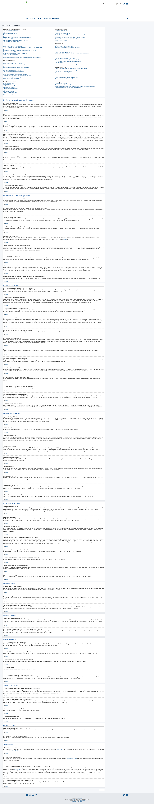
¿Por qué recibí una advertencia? (10, 73)
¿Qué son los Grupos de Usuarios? (62, 33)
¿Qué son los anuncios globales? (10, 88)
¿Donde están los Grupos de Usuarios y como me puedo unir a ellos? (70, 34)
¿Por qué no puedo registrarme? (10, 33)
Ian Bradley (80, 798)
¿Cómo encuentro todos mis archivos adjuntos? (65, 78)
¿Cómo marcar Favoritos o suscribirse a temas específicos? (67, 70)
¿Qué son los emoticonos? (9, 85)
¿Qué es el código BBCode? (9, 83)
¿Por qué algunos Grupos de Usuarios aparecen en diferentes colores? (70, 37)
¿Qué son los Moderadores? (61, 32)
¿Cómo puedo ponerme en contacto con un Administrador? (68, 87)
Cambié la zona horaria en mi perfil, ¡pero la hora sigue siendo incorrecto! (19, 50)
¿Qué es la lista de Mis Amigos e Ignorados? (64, 52)
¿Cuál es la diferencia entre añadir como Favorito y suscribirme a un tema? (71, 68)
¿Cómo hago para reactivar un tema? (11, 78)
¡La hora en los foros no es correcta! (11, 49)
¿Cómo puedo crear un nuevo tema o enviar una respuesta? (16, 62)
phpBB (65, 239)
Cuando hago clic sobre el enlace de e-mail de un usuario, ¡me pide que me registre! (22, 57)
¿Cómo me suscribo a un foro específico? (63, 71)
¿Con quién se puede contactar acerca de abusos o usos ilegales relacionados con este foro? (75, 86)
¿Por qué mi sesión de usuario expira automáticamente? (15, 40)
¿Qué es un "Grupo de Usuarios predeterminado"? (66, 38)
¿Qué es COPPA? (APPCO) (9, 32)
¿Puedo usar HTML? (7, 84)
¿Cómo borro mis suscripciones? (62, 72)
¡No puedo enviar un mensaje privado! (63, 45)
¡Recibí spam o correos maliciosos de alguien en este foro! (67, 47)
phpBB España (82, 800)
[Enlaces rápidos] (128, 18)
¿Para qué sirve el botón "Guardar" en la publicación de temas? (17, 75)
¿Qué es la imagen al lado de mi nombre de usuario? (15, 53)
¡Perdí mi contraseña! (8, 38)
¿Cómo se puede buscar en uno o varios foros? (65, 58)
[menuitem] (124, 4)
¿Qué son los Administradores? (61, 30)
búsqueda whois (18, 769)
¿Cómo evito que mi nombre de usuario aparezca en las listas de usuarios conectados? (22, 47)
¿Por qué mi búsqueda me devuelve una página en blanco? (68, 61)
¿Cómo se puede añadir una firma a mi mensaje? (14, 64)
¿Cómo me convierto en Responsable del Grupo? (65, 36)
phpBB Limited (60, 749)
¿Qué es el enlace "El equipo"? (61, 40)
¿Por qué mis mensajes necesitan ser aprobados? (14, 77)
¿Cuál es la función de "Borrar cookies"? (12, 41)
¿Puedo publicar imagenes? (9, 87)
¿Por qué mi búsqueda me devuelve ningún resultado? (67, 59)
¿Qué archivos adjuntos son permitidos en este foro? (66, 77)
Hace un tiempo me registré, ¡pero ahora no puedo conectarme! (17, 37)
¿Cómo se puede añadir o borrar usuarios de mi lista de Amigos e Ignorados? (72, 53)
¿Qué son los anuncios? (8, 90)
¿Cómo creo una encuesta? (9, 66)
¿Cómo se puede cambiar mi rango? (11, 56)
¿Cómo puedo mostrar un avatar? (10, 54)
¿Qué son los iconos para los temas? (11, 94)
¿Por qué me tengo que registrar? (10, 30)
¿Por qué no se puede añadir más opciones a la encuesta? (16, 67)
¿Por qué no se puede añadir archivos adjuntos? (13, 71)
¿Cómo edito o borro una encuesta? (11, 68)
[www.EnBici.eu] (32, 8)
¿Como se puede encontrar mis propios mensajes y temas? (67, 64)
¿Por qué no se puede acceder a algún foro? (13, 70)
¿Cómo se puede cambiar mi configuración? (13, 46)
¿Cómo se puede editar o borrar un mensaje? (13, 63)
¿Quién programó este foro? (61, 83)
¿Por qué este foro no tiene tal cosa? (63, 84)
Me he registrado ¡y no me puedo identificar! (13, 34)
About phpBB (15, 750)
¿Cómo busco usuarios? (60, 62)
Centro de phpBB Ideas (71, 758)
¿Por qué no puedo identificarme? (10, 36)
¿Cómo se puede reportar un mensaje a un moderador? (15, 74)
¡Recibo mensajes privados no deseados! (64, 46)
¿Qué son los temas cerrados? (10, 92)
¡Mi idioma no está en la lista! (9, 51)
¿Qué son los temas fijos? (8, 91)
